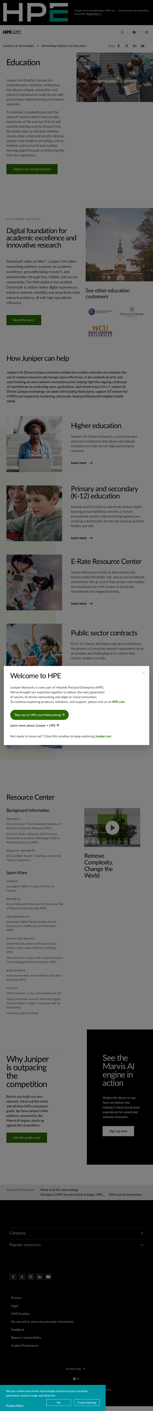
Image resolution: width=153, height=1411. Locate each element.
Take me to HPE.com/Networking (38, 715)
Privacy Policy (15, 1405)
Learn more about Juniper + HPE (33, 725)
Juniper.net (103, 736)
